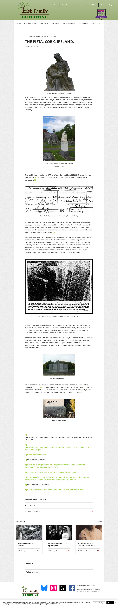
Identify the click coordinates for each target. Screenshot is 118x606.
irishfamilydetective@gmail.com (90, 589)
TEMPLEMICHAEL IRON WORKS (27, 544)
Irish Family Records (69, 23)
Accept (110, 603)
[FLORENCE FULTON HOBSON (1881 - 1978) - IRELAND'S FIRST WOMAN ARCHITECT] (89, 532)
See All (100, 521)
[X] (62, 588)
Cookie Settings (99, 603)
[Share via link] (35, 505)
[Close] (116, 603)
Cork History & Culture (30, 23)
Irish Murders (55, 23)
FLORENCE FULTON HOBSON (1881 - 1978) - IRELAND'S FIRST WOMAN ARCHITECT (88, 544)
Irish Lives (43, 499)
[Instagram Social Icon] (53, 588)
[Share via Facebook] (26, 505)
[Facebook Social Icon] (72, 588)
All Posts (18, 23)
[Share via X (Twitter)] (30, 505)
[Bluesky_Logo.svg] (44, 588)
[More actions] (92, 36)
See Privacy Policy (55, 604)
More (92, 23)
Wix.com (97, 591)
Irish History (44, 23)
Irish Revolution (83, 23)
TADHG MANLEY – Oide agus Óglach (57, 544)
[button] (52, 5)
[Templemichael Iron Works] (29, 532)
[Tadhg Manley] (59, 532)
